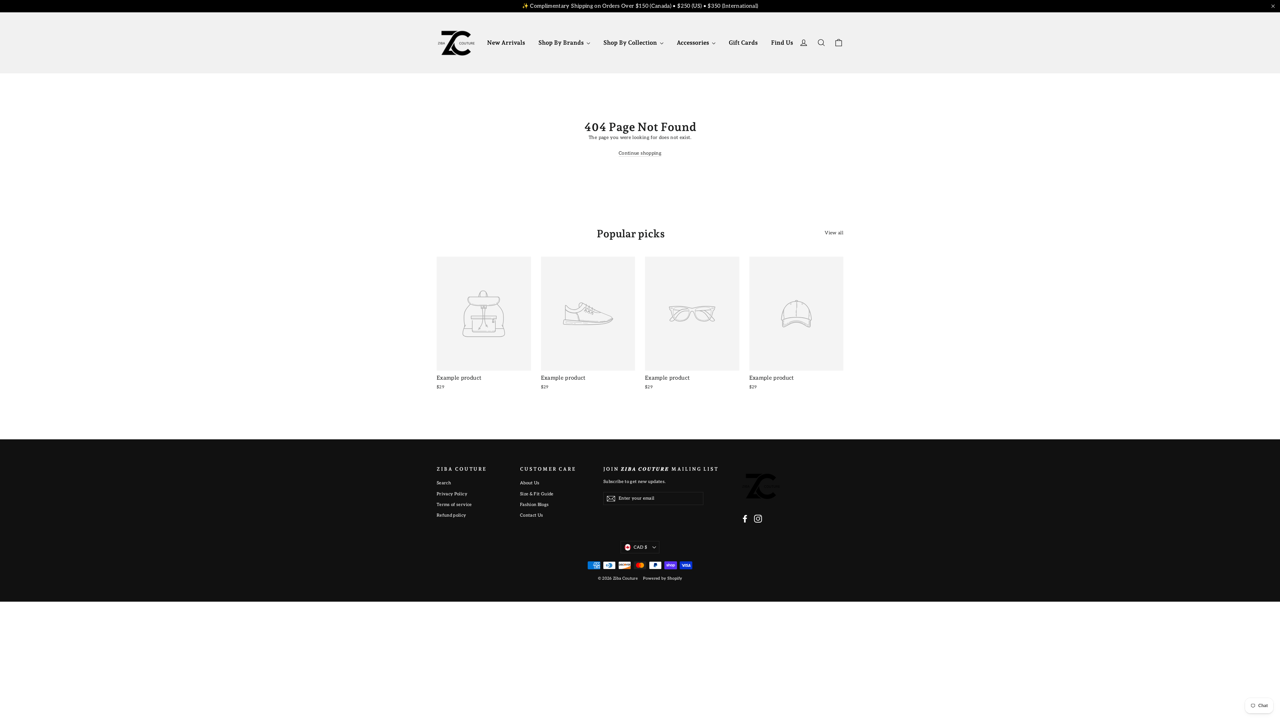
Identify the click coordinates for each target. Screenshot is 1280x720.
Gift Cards (743, 42)
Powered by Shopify (662, 578)
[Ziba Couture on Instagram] (758, 519)
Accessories (693, 42)
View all (834, 233)
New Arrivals (506, 42)
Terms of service (454, 504)
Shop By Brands (561, 42)
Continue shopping (640, 153)
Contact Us (531, 515)
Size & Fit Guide (537, 494)
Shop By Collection (630, 42)
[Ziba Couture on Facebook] (745, 519)
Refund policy (451, 515)
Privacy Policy (452, 494)
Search (444, 483)
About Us (530, 483)
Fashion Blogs (534, 504)
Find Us (782, 42)
